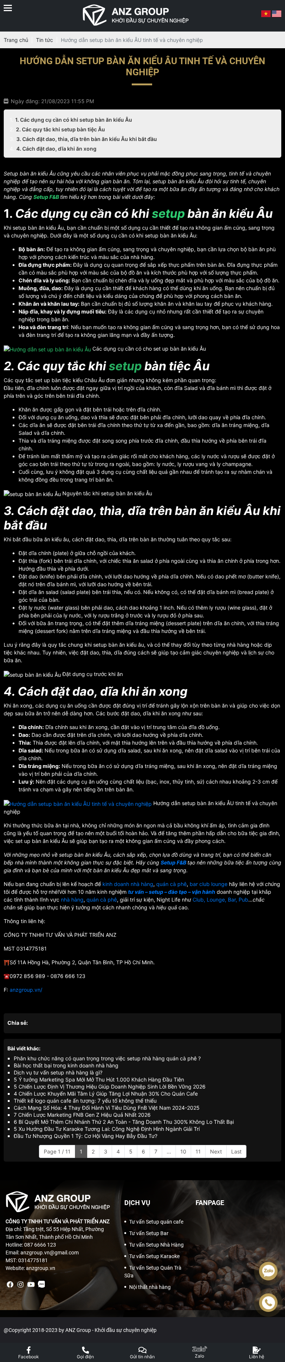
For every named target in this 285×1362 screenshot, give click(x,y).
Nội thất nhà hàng (150, 1287)
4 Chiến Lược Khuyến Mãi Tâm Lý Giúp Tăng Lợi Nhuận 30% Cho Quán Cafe (106, 1093)
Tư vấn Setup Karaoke (154, 1256)
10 (183, 1151)
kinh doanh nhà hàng (127, 884)
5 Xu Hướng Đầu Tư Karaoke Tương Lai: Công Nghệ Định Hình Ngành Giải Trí (107, 1129)
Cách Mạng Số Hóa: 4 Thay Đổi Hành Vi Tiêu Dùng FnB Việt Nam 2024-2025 (107, 1108)
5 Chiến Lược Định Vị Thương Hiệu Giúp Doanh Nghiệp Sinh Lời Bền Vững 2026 (110, 1086)
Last (236, 1151)
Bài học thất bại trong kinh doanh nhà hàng (66, 1065)
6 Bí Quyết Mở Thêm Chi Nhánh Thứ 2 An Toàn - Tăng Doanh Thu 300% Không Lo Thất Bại (124, 1122)
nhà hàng (72, 899)
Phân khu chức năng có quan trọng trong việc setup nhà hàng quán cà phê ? (107, 1058)
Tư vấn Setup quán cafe (156, 1222)
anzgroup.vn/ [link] (26, 990)
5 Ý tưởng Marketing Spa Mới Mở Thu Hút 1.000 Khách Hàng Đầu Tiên (99, 1079)
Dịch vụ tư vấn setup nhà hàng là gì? (58, 1072)
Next (216, 1151)
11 (198, 1151)
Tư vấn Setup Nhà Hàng (156, 1245)
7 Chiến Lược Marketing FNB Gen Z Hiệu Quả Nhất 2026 (82, 1115)
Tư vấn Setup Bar (148, 1233)
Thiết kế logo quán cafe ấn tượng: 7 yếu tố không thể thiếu (85, 1100)
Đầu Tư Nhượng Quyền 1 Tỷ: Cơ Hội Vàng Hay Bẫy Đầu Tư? (85, 1136)
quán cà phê (171, 884)
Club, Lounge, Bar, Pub (220, 899)
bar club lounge (208, 884)
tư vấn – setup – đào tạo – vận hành (171, 892)
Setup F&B (173, 862)
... (169, 1151)
